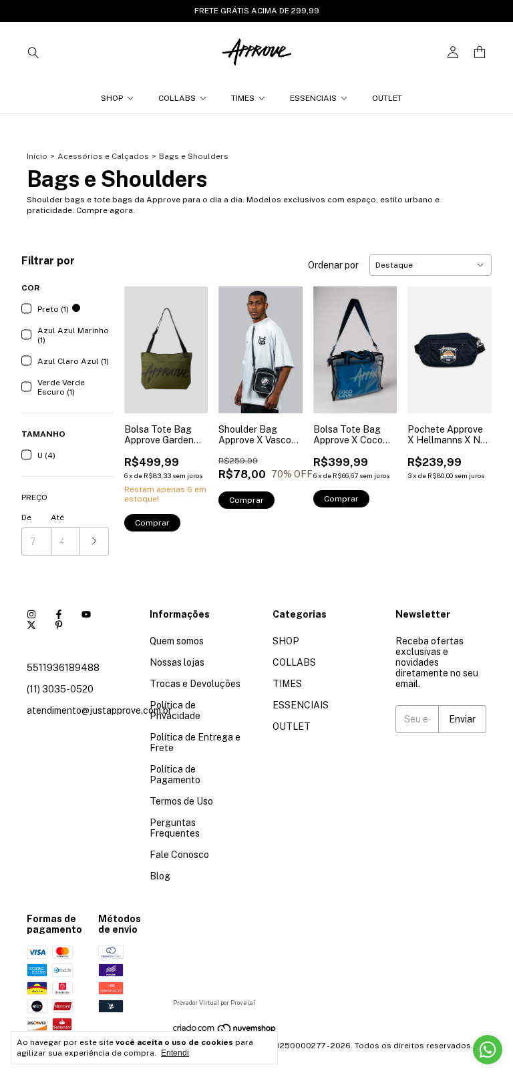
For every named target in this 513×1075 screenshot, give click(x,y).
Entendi (175, 1053)
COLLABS (177, 98)
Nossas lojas (177, 662)
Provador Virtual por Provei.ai (214, 1002)
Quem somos (177, 641)
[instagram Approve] (31, 614)
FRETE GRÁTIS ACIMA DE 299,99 (256, 10)
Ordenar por (333, 265)
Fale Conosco (179, 854)
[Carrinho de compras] (479, 52)
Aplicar (94, 541)
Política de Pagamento (175, 774)
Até (57, 517)
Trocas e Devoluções (195, 683)
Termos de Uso (181, 801)
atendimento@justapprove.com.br (99, 710)
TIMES (242, 98)
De (26, 517)
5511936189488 (63, 667)
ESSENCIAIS (313, 98)
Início (37, 156)
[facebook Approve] (58, 614)
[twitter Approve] (31, 625)
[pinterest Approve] (58, 625)
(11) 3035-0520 (60, 689)
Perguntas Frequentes (175, 828)
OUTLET (387, 98)
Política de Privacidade (175, 710)
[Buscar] (33, 52)
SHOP (112, 98)
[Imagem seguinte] (188, 341)
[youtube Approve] (86, 614)
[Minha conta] (453, 52)
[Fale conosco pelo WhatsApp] (487, 1049)
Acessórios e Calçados (103, 156)
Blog (160, 876)
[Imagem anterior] (144, 341)
